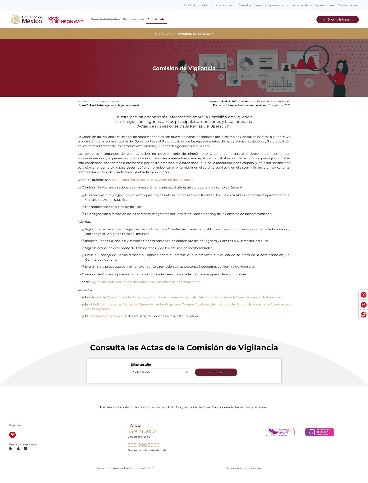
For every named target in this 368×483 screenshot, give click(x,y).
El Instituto (156, 19)
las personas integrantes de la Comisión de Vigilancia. (152, 180)
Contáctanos (347, 5)
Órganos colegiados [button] (194, 33)
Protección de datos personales (310, 5)
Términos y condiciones (243, 468)
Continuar (216, 372)
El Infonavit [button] (164, 33)
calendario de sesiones (106, 316)
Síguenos (15, 425)
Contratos (191, 5)
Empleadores (133, 19)
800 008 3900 (144, 445)
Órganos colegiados (108, 101)
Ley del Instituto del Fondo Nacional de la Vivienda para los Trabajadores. (145, 282)
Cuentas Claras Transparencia (261, 5)
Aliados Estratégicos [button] (217, 5)
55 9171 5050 (142, 431)
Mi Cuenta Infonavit (338, 19)
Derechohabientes (105, 19)
